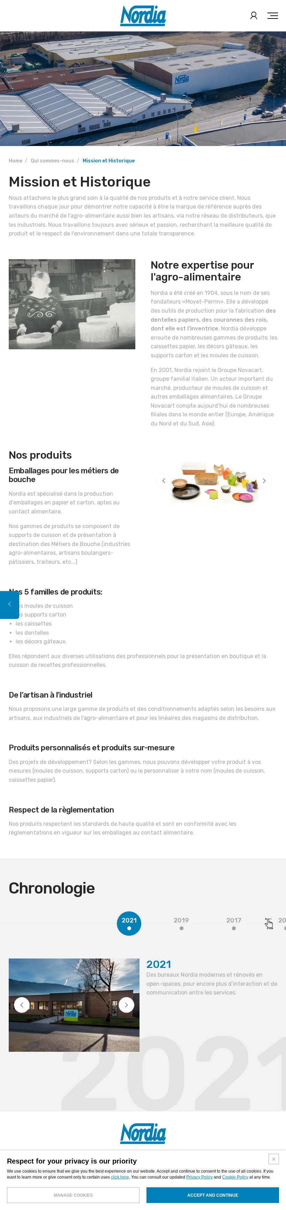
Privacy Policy (199, 1177)
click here (120, 1177)
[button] (164, 481)
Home (15, 161)
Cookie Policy (235, 1177)
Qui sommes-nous (52, 161)
